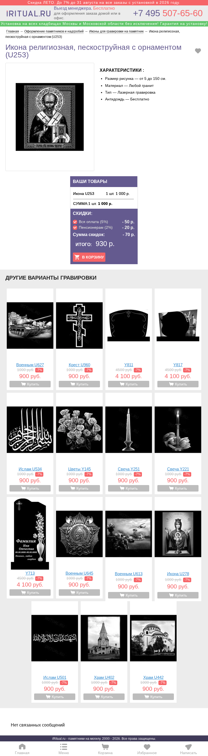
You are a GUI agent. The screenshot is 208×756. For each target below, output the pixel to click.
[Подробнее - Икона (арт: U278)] (178, 549)
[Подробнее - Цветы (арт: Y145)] (79, 443)
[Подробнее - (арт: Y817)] (178, 339)
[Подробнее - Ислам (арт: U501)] (54, 652)
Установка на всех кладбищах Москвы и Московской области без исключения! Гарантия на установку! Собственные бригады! (104, 25)
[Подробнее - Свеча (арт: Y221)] (178, 443)
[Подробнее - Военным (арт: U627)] (30, 339)
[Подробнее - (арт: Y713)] (30, 547)
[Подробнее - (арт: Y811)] (128, 339)
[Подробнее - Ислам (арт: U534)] (30, 443)
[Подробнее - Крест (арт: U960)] (79, 339)
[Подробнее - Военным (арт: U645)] (79, 547)
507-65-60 (168, 13)
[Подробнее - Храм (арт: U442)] (153, 652)
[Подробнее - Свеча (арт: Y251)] (128, 443)
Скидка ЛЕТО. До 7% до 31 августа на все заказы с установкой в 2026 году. (104, 2)
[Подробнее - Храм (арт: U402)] (104, 652)
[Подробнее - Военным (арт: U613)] (128, 549)
